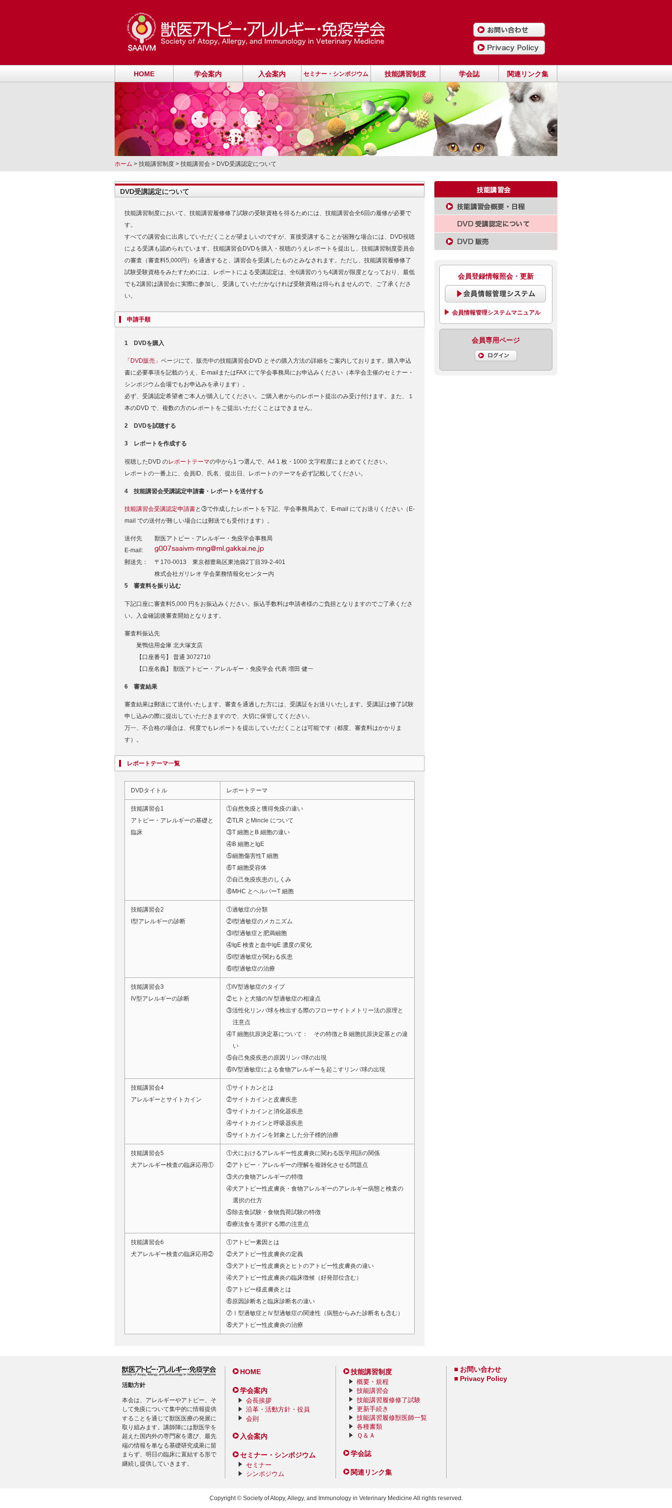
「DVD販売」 (142, 360)
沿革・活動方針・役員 (278, 1409)
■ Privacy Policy (480, 1378)
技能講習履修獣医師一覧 (392, 1417)
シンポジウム (265, 1473)
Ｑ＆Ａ (366, 1435)
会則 (252, 1418)
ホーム (123, 163)
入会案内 (272, 74)
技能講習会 (373, 1390)
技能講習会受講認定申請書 (159, 508)
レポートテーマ (189, 461)
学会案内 (208, 74)
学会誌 (469, 74)
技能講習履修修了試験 (389, 1400)
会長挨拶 (259, 1400)
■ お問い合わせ (477, 1369)
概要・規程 (373, 1381)
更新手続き (373, 1409)
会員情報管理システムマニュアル (496, 312)
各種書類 (369, 1426)
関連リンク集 (528, 74)
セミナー (259, 1465)
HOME (144, 74)
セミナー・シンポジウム (336, 73)
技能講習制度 (405, 74)
